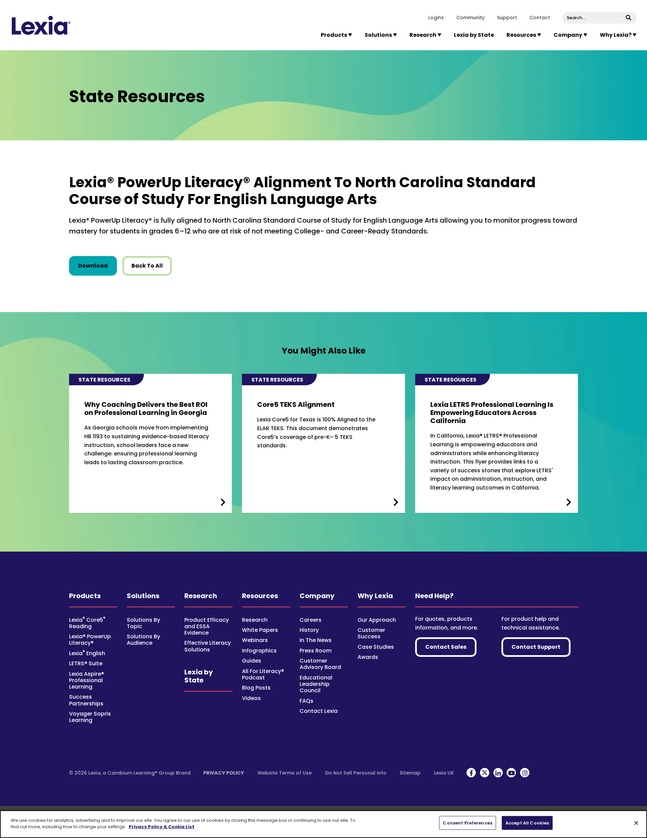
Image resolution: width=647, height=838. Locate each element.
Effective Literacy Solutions (207, 646)
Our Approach (377, 620)
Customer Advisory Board (320, 664)
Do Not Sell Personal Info (356, 773)
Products (85, 596)
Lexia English (87, 653)
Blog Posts (256, 688)
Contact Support (536, 647)
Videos (251, 698)
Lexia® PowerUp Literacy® (90, 640)
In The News (316, 640)
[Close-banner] (636, 822)
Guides (251, 661)
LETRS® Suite (85, 663)
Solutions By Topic (143, 623)
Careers (310, 620)
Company (317, 596)
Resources (260, 596)
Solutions (143, 596)
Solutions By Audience (143, 640)
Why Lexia (375, 596)
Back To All (147, 266)
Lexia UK (444, 773)
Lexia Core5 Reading (87, 623)
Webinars (255, 640)
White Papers (260, 630)
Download (97, 265)
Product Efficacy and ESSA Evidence (206, 626)
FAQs (306, 701)
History (309, 630)
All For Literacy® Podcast (263, 674)
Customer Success (371, 633)
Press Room (316, 650)
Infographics (259, 650)
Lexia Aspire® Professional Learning (86, 680)
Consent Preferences (467, 823)
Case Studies (376, 647)
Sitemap (410, 773)
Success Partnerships (86, 700)
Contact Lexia (319, 711)
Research (200, 596)
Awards (368, 657)
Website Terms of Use (284, 773)
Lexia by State (474, 35)
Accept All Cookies (527, 823)
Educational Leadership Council (316, 684)
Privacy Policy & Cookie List (161, 826)
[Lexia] (41, 25)
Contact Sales (445, 647)
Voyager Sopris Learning (90, 717)
